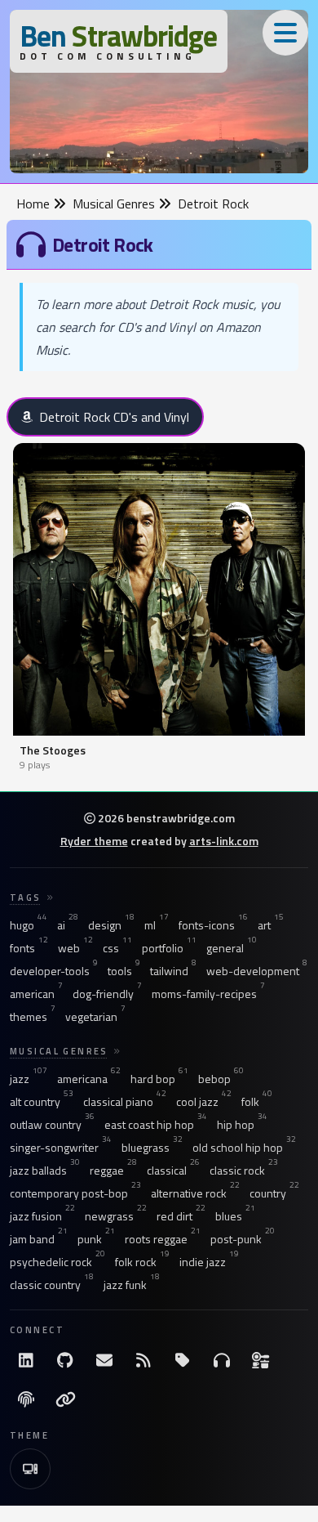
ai (67, 925)
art (271, 925)
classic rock (244, 1170)
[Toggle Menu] (285, 33)
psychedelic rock (57, 1262)
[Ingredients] (261, 1360)
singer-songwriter (61, 1147)
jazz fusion (42, 1216)
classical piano (124, 1102)
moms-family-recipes (208, 994)
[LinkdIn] (26, 1360)
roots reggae (163, 1239)
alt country (41, 1102)
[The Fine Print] (26, 1399)
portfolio (169, 948)
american (36, 994)
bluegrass (152, 1147)
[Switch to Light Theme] (30, 1469)
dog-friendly (107, 994)
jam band (39, 1239)
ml (156, 925)
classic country (52, 1285)
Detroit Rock (213, 203)
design (111, 925)
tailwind (173, 971)
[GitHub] (65, 1360)
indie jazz (209, 1262)
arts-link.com (223, 840)
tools (124, 971)
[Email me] (104, 1360)
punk (96, 1239)
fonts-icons (213, 925)
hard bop (159, 1079)
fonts (29, 948)
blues (235, 1216)
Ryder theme (94, 840)
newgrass (116, 1216)
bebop (221, 1079)
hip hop (242, 1125)
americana (89, 1079)
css (117, 948)
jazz (28, 1079)
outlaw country (52, 1125)
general (231, 948)
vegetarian (95, 1017)
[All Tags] (182, 1360)
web (75, 948)
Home (34, 203)
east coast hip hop (155, 1125)
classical (173, 1170)
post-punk (242, 1239)
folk (256, 1102)
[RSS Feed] (143, 1360)
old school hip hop (244, 1147)
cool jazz (204, 1102)
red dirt (181, 1216)
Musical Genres (115, 203)
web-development (256, 971)
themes (32, 1017)
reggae (113, 1170)
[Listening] (221, 1360)
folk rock (142, 1262)
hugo (28, 925)
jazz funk (132, 1285)
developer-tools (54, 971)
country (274, 1193)
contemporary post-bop (75, 1193)
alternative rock (195, 1193)
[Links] (65, 1399)
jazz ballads (45, 1170)
